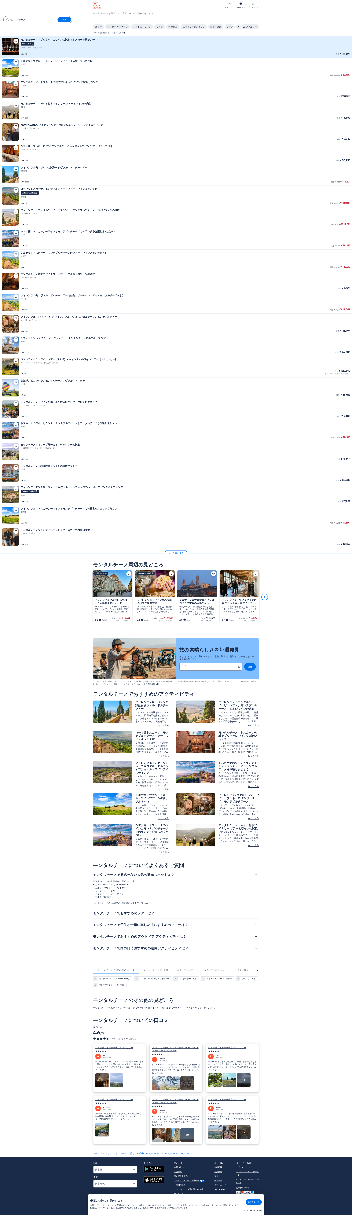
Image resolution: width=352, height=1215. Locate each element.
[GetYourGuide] (97, 5)
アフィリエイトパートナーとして (247, 1181)
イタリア (107, 1153)
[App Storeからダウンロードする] (154, 1180)
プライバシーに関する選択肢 (187, 1180)
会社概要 (218, 1167)
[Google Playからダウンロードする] (154, 1169)
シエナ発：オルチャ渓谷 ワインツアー (114, 1047)
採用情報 (218, 1172)
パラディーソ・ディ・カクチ (109, 894)
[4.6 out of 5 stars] (101, 1038)
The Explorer (219, 1189)
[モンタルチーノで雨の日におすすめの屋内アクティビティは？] (256, 948)
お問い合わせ (179, 1167)
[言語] (241, 4)
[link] (176, 47)
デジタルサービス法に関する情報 (188, 1189)
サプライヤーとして (244, 1167)
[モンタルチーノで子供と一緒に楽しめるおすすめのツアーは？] (256, 925)
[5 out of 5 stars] (119, 1051)
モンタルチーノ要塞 (105, 891)
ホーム (96, 1153)
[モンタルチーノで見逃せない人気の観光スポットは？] (256, 875)
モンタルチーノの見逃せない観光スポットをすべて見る (120, 903)
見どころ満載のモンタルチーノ (145, 1153)
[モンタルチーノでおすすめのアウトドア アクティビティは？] (256, 936)
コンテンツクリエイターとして (247, 1173)
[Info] (123, 32)
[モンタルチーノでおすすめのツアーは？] (256, 913)
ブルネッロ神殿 (103, 897)
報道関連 (218, 1180)
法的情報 (178, 1172)
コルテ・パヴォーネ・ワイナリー (111, 888)
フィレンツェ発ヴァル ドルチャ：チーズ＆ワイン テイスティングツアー (175, 1049)
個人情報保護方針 (151, 684)
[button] (176, 47)
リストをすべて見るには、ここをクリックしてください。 (188, 1008)
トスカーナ (121, 1153)
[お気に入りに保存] (15, 41)
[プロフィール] (253, 4)
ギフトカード (220, 1185)
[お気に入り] (229, 4)
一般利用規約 (179, 1185)
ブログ (217, 1176)
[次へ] (264, 597)
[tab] (116, 970)
